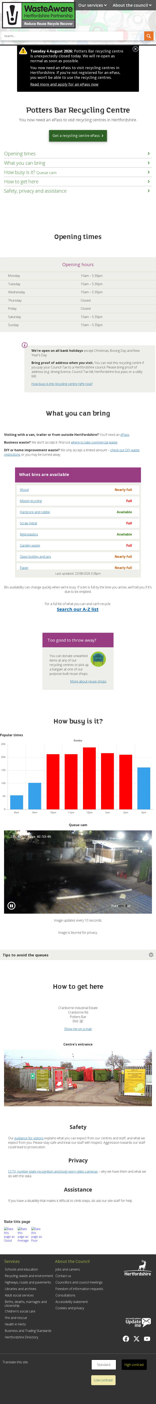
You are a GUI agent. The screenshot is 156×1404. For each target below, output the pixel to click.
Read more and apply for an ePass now (64, 84)
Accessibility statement (71, 1301)
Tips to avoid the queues (26, 954)
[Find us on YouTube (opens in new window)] (147, 1338)
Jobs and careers (67, 1269)
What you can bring (24, 163)
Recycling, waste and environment (29, 1276)
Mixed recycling (31, 501)
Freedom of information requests (79, 1289)
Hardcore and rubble (35, 512)
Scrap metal (28, 523)
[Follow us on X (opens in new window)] (136, 1338)
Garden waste (30, 545)
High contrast (134, 1364)
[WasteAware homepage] (39, 27)
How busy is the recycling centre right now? (62, 384)
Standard (103, 1364)
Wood (24, 490)
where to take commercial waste (94, 442)
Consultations (65, 1295)
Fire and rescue (16, 1317)
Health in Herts (15, 1324)
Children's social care (20, 1311)
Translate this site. (15, 1362)
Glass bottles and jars (35, 556)
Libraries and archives (20, 1289)
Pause (19, 908)
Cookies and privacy (69, 1308)
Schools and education (21, 1269)
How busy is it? (30, 172)
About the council (130, 5)
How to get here (21, 181)
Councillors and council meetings (79, 1282)
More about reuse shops (88, 681)
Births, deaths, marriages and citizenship (25, 1303)
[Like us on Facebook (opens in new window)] (125, 1338)
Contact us (63, 1276)
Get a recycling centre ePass (76, 135)
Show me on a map (78, 1029)
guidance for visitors (28, 1138)
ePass (124, 434)
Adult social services (19, 1295)
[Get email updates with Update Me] (138, 1322)
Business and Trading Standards (28, 1330)
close (135, 49)
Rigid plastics (29, 534)
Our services (90, 5)
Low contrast (103, 1380)
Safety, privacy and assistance (35, 191)
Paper (24, 567)
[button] (149, 36)
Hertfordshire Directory (21, 1337)
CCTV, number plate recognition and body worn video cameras (53, 1171)
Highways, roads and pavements (28, 1282)
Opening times (20, 153)
